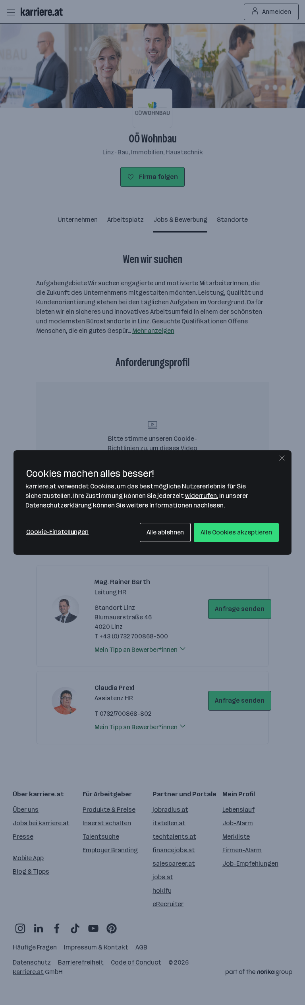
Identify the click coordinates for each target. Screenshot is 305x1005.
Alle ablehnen (165, 532)
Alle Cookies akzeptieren (236, 532)
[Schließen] (282, 458)
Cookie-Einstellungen (57, 532)
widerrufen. (201, 496)
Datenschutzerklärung (58, 505)
